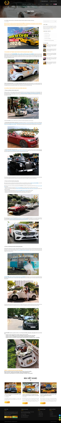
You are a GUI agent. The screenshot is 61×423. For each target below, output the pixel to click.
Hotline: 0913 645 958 (53, 1)
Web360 (55, 421)
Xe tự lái (51, 411)
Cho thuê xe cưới (47, 36)
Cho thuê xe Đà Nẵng (48, 38)
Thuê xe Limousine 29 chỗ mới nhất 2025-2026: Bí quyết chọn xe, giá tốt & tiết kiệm (13, 395)
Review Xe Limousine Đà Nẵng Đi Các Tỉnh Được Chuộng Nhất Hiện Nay (30, 395)
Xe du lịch (51, 413)
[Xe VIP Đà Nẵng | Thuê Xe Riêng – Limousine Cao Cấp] (6, 3)
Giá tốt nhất (40, 411)
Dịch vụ (39, 4)
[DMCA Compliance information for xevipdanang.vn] (8, 417)
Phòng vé (51, 414)
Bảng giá (43, 4)
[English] (54, 4)
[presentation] (25, 380)
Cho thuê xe (34, 4)
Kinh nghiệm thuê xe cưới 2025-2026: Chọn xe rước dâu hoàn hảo (48, 395)
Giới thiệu (29, 4)
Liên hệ (51, 4)
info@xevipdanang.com (44, 1)
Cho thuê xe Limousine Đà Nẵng (49, 40)
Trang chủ (24, 4)
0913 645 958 (24, 414)
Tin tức (47, 4)
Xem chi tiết (7, 403)
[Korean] (56, 4)
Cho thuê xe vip (47, 33)
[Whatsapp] (60, 417)
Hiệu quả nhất (41, 413)
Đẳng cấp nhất (41, 414)
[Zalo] (60, 415)
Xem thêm (51, 28)
